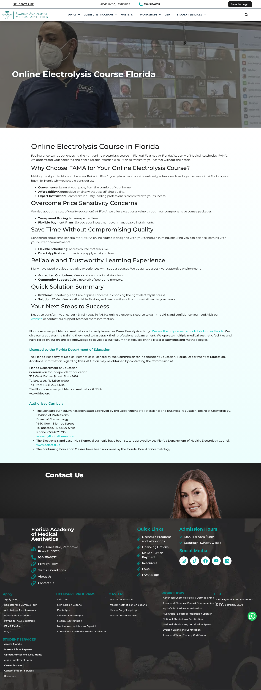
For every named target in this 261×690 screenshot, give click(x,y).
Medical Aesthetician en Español (70, 626)
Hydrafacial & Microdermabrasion (176, 608)
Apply (72, 14)
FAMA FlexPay (12, 626)
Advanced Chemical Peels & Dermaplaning (176, 597)
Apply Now (10, 599)
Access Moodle (13, 643)
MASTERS (127, 14)
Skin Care (62, 599)
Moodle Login (240, 4)
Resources (10, 676)
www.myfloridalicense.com (55, 436)
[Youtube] (216, 560)
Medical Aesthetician (69, 620)
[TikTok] (194, 560)
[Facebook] (205, 560)
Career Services (13, 665)
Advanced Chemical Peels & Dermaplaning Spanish (176, 603)
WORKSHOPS (148, 14)
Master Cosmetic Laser (123, 615)
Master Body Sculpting (123, 610)
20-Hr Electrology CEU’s (229, 604)
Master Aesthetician (122, 599)
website (36, 319)
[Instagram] (183, 560)
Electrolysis (63, 610)
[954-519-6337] (141, 4)
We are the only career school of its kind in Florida (188, 331)
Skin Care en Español (69, 604)
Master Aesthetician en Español (123, 604)
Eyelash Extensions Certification (176, 629)
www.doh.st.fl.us (48, 445)
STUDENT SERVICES (189, 14)
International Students (17, 615)
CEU (167, 14)
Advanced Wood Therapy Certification (176, 635)
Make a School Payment (17, 649)
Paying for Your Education (17, 620)
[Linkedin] (227, 560)
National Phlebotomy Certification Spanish (176, 624)
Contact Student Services (17, 670)
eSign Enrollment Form (17, 660)
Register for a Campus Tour (17, 604)
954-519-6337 (152, 4)
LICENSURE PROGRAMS (98, 14)
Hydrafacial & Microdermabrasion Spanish (176, 613)
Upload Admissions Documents (17, 654)
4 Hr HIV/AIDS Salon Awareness (229, 599)
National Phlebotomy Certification (176, 619)
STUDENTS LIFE (23, 4)
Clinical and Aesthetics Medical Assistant (70, 631)
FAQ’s (7, 631)
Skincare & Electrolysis (70, 615)
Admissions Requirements (17, 610)
